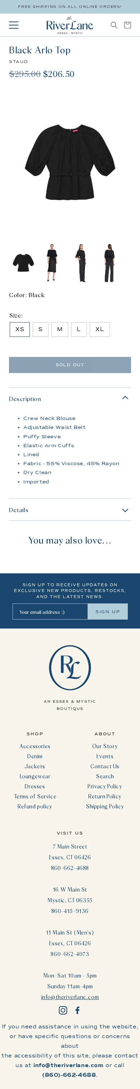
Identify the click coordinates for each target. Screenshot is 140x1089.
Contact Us (105, 766)
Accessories (35, 746)
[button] (114, 25)
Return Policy (105, 796)
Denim (35, 756)
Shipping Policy (105, 806)
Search (105, 776)
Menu (13, 25)
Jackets (35, 766)
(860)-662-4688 (69, 1075)
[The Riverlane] (70, 25)
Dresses (35, 786)
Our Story (105, 746)
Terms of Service (35, 796)
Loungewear (35, 776)
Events (105, 756)
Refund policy (35, 806)
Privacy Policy (105, 786)
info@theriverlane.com (70, 996)
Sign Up (107, 611)
